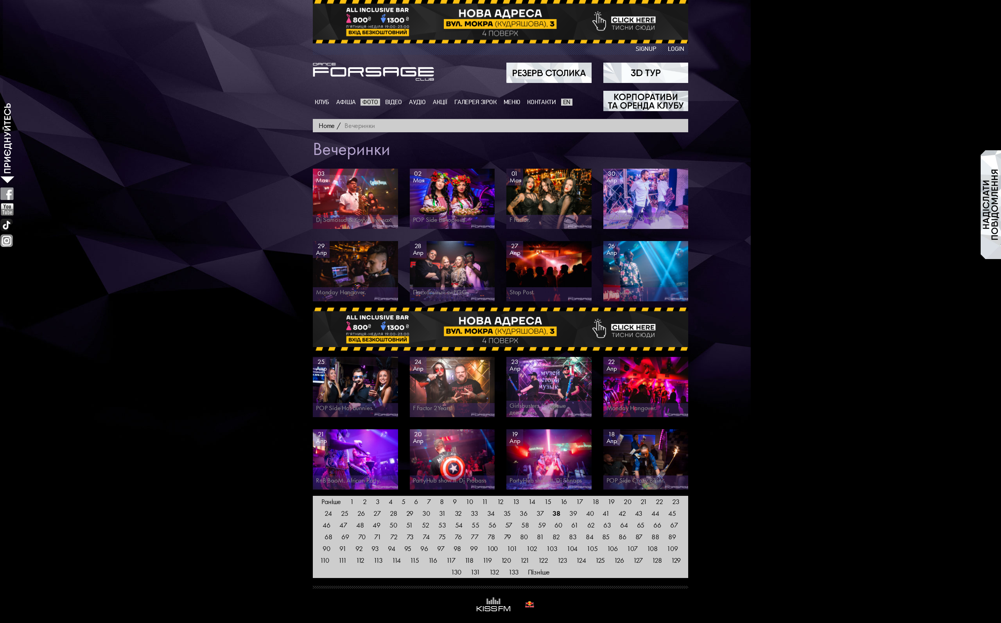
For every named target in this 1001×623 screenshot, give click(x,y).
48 (360, 524)
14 (531, 501)
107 (632, 548)
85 (606, 536)
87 (639, 536)
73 (410, 536)
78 (491, 536)
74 (426, 536)
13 (516, 501)
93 (375, 548)
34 (491, 513)
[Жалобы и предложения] (991, 204)
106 (612, 548)
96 (424, 548)
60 (558, 524)
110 (324, 560)
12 (500, 501)
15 (547, 501)
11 (485, 501)
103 (551, 548)
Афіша (345, 102)
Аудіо (417, 102)
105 (592, 548)
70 (362, 536)
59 (542, 524)
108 (652, 548)
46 (326, 524)
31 (442, 513)
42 (622, 513)
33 (474, 513)
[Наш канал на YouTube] (7, 209)
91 (342, 548)
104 (572, 548)
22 (659, 501)
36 (523, 513)
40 (590, 513)
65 (641, 524)
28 (393, 513)
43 (639, 513)
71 (377, 536)
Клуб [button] (322, 102)
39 (573, 513)
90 (326, 548)
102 (531, 548)
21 (643, 501)
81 (540, 536)
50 (393, 524)
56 (492, 524)
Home (327, 125)
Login (676, 48)
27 (377, 513)
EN (567, 102)
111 (342, 560)
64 (624, 524)
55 (475, 524)
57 (509, 524)
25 (344, 513)
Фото (370, 102)
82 (556, 536)
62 (591, 524)
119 (487, 560)
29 (410, 513)
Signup (646, 48)
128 (657, 560)
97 (441, 548)
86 (622, 536)
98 (457, 548)
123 (562, 560)
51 (409, 524)
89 (672, 536)
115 (414, 560)
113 (377, 560)
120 (506, 560)
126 (619, 560)
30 (426, 513)
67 (674, 524)
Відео (393, 102)
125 (600, 560)
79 (507, 536)
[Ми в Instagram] (6, 240)
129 (676, 560)
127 (638, 560)
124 (581, 560)
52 (425, 524)
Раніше (331, 501)
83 (573, 536)
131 (475, 571)
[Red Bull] (529, 604)
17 (579, 501)
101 (512, 548)
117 (450, 560)
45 (672, 513)
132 (494, 571)
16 (563, 501)
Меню (512, 102)
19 (611, 501)
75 (442, 536)
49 (376, 524)
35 (507, 513)
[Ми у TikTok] (7, 225)
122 (543, 560)
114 (396, 560)
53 (442, 524)
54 (459, 524)
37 (540, 513)
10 (469, 501)
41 (606, 513)
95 (408, 548)
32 (458, 513)
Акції (440, 102)
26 (361, 513)
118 (469, 560)
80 (524, 536)
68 (328, 536)
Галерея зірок (475, 102)
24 (328, 513)
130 (456, 571)
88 (655, 536)
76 (458, 536)
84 (590, 536)
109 (672, 548)
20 (627, 501)
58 (525, 524)
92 (359, 548)
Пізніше (539, 571)
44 (655, 513)
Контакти (541, 102)
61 (574, 524)
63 (607, 524)
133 (513, 571)
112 (360, 560)
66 (657, 524)
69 (345, 536)
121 (524, 560)
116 (432, 560)
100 (492, 548)
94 (391, 548)
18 (595, 501)
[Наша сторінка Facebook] (7, 193)
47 (343, 524)
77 (475, 536)
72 (394, 536)
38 (556, 513)
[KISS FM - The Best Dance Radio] (493, 604)
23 (676, 501)
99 (474, 548)
